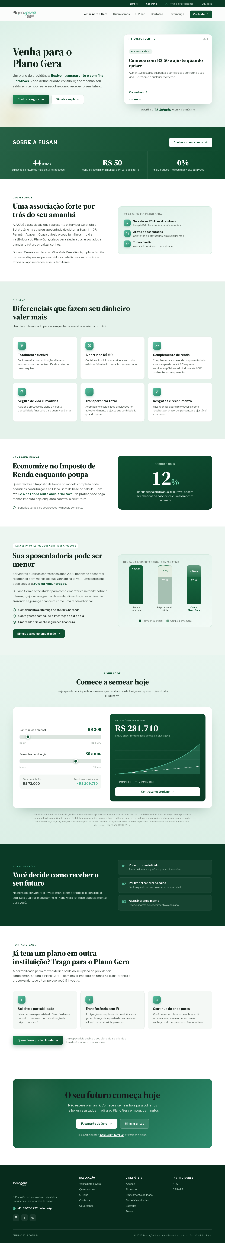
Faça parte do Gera (94, 1123)
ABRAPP (178, 1189)
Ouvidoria (207, 3)
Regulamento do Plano (139, 1195)
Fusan (129, 1211)
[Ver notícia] (129, 99)
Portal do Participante (181, 3)
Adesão (130, 1183)
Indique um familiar (111, 1135)
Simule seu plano (67, 99)
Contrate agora (29, 99)
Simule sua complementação (36, 633)
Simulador (132, 1189)
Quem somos (121, 14)
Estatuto (131, 1205)
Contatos (157, 14)
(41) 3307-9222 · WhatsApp (35, 1208)
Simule (134, 3)
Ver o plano (136, 92)
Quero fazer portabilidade (36, 1040)
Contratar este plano (155, 791)
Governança (176, 14)
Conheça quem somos (188, 142)
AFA (175, 1183)
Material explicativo (137, 1200)
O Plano (140, 14)
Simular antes (134, 1123)
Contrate (151, 3)
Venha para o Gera (95, 14)
